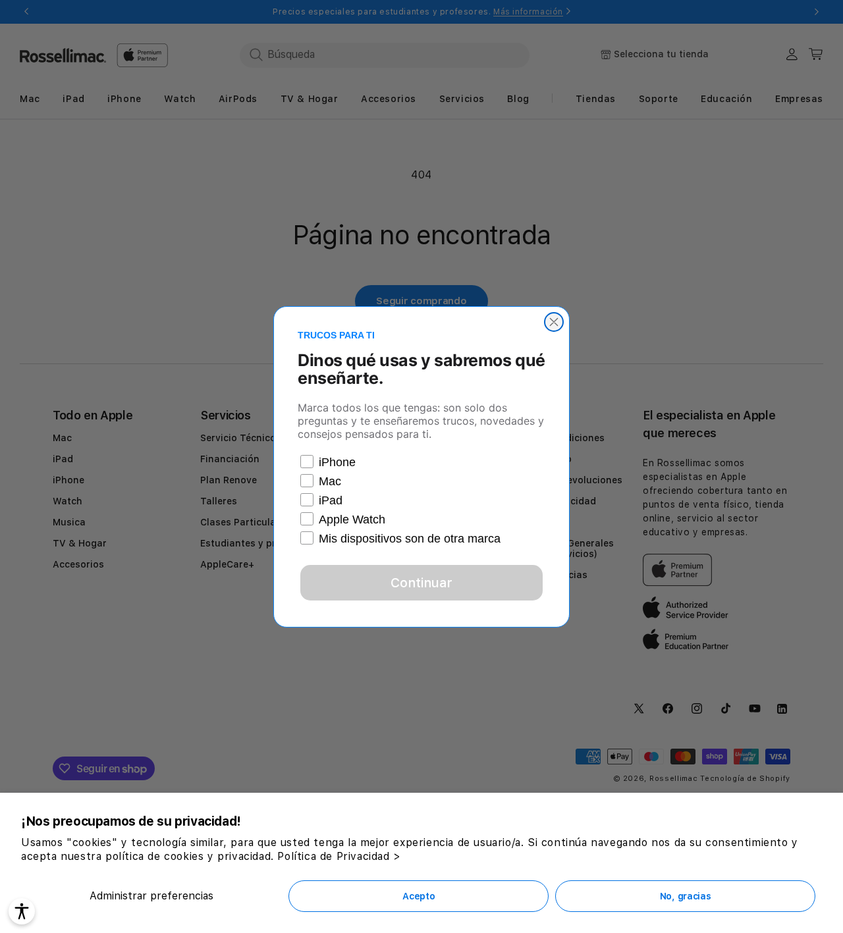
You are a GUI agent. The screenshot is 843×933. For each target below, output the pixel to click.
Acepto (418, 896)
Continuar (421, 583)
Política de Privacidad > (338, 856)
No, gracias (685, 896)
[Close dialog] (554, 322)
